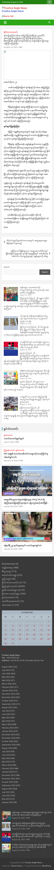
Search (7, 267)
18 (20, 634)
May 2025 (6, 718)
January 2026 (7, 690)
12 (27, 630)
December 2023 (8, 775)
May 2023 (6, 799)
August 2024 (7, 748)
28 (41, 639)
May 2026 (6, 677)
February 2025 (8, 728)
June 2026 (6, 673)
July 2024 (6, 751)
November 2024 (8, 738)
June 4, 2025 (9, 442)
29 (48, 639)
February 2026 (8, 687)
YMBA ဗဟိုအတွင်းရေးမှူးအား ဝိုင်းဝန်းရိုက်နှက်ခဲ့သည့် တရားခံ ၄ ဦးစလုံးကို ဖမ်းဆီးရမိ (35, 373)
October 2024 (7, 741)
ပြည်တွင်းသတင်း (9, 450)
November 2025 (8, 697)
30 (5, 643)
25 (20, 639)
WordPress (46, 866)
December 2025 (8, 694)
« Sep (4, 649)
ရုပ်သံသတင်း (11, 429)
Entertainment (8, 564)
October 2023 (7, 782)
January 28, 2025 (10, 506)
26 (27, 639)
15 (48, 630)
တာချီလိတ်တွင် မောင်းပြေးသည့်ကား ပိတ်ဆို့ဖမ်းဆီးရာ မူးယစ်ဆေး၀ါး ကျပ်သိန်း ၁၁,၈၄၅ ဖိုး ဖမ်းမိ (35, 344)
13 (34, 630)
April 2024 (6, 762)
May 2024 (6, 758)
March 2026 (7, 684)
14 (41, 630)
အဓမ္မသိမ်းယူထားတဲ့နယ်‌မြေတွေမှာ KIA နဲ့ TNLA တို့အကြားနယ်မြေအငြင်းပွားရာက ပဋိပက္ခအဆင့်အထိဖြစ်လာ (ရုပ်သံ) (27, 503)
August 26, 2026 (18, 818)
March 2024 (7, 765)
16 (5, 634)
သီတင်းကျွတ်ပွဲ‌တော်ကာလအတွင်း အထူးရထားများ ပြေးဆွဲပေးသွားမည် (26, 241)
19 (27, 634)
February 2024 (8, 768)
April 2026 (6, 680)
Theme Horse (16, 866)
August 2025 (7, 707)
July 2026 (6, 670)
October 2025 (7, 701)
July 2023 (6, 792)
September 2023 (8, 785)
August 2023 (7, 789)
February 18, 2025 (11, 461)
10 (13, 630)
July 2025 (6, 711)
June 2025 (6, 714)
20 (34, 634)
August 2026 (7, 667)
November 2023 (8, 779)
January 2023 (7, 802)
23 (5, 639)
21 (41, 634)
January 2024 (7, 772)
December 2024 (8, 734)
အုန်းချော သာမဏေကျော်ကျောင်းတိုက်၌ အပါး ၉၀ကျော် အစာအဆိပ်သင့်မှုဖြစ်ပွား (34, 290)
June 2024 (6, 755)
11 (20, 630)
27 (34, 639)
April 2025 (6, 721)
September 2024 (8, 745)
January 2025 (7, 731)
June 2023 (6, 795)
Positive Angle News (13, 11)
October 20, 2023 (10, 47)
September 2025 (8, 704)
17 (13, 634)
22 (48, 634)
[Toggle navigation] (5, 22)
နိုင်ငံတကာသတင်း (11, 32)
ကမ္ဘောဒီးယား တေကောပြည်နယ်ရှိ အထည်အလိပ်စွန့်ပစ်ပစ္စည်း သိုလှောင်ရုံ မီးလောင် (35, 399)
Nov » (50, 649)
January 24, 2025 (10, 549)
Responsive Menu (49, 2)
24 (13, 639)
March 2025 (7, 724)
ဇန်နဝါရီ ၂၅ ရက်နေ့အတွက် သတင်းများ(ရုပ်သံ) (22, 545)
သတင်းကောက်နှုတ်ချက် (14, 439)
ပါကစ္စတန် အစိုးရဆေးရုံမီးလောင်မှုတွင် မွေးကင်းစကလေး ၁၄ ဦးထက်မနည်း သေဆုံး (34, 318)
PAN (20, 47)
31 (13, 643)
